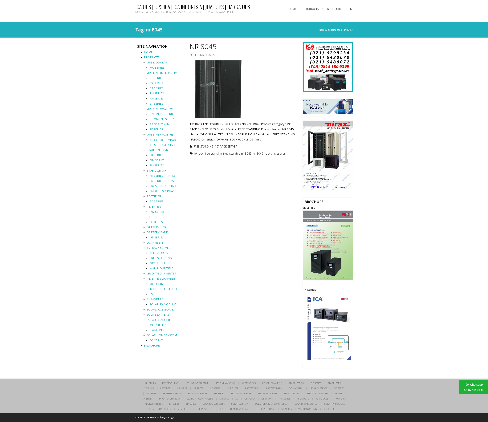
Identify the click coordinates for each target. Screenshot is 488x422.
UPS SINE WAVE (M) (160, 109)
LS (151, 294)
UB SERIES (157, 237)
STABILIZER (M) (157, 150)
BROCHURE (334, 9)
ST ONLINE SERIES (162, 119)
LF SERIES (156, 222)
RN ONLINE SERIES (162, 114)
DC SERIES (157, 340)
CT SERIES (156, 88)
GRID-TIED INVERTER (161, 273)
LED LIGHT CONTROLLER (164, 289)
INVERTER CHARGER (161, 278)
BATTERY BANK (157, 232)
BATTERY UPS (156, 227)
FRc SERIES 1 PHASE (163, 186)
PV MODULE (155, 299)
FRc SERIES (157, 160)
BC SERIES (156, 201)
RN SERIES (157, 98)
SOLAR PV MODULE (163, 304)
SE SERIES (156, 129)
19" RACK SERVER (226, 146)
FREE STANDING (203, 146)
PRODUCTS (311, 9)
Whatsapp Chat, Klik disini (473, 387)
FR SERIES (156, 155)
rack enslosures (275, 153)
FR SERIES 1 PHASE (163, 175)
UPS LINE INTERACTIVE (162, 73)
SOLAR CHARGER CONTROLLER (271, 404)
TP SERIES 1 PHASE (163, 139)
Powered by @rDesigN (162, 417)
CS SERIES (156, 83)
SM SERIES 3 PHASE (163, 191)
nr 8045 (258, 153)
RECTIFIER (154, 196)
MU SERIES (157, 67)
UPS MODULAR (157, 62)
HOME (292, 9)
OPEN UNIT (157, 263)
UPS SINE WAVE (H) (160, 134)
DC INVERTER (156, 242)
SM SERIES (157, 165)
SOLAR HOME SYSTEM (162, 335)
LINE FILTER (155, 217)
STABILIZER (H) (157, 170)
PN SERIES (157, 93)
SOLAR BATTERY (158, 314)
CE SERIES (156, 78)
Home (322, 29)
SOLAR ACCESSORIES (161, 309)
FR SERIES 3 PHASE (163, 181)
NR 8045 (203, 46)
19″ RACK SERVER (159, 248)
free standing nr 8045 (237, 153)
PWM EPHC (157, 330)
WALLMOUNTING (161, 268)
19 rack (198, 153)
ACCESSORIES (159, 253)
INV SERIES (157, 211)
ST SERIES (156, 103)
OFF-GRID (156, 284)
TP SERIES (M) (159, 124)
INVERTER (154, 206)
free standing (213, 153)
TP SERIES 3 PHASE (163, 145)
